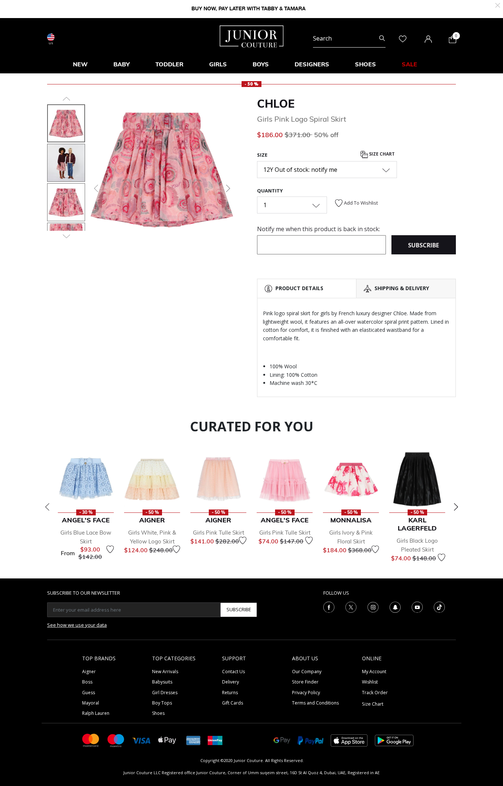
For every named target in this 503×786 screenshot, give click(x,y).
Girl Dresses (164, 692)
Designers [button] (312, 64)
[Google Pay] (282, 739)
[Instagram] (373, 606)
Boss (87, 682)
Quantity (270, 190)
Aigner (89, 671)
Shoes (158, 713)
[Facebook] (328, 606)
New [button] (80, 64)
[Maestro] (116, 739)
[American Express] (193, 739)
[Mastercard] (91, 739)
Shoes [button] (365, 64)
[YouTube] (417, 606)
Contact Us (233, 671)
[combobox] (349, 38)
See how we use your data (77, 625)
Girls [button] (218, 64)
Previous (47, 506)
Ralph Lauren (95, 713)
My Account (374, 671)
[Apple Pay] (167, 739)
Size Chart (381, 154)
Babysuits (162, 682)
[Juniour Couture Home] (252, 36)
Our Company (306, 671)
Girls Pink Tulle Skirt (218, 532)
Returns (230, 692)
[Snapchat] (395, 606)
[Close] (497, 4)
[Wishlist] (110, 549)
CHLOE (276, 104)
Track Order (375, 692)
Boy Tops (162, 703)
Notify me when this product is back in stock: (318, 229)
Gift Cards (232, 703)
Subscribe (238, 609)
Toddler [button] (169, 64)
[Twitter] (350, 606)
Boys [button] (261, 64)
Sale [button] (409, 64)
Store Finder (305, 682)
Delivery (230, 682)
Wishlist (370, 682)
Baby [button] (121, 64)
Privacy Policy (306, 692)
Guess (88, 692)
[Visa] (141, 740)
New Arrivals (165, 671)
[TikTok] (439, 606)
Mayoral (90, 703)
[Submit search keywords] (382, 38)
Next (455, 506)
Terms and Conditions (315, 703)
